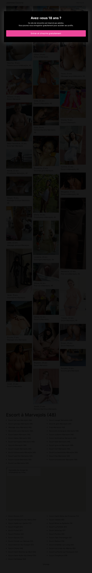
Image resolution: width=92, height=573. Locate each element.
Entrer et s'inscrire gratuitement (46, 33)
